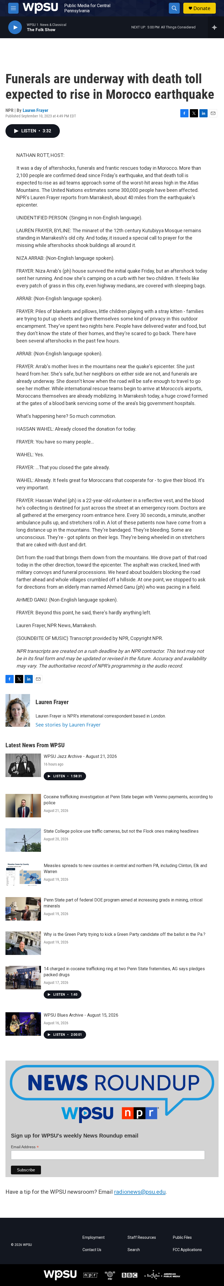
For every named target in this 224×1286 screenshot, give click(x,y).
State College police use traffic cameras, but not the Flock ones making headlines (121, 831)
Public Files (182, 1238)
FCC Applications (187, 1250)
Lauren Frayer (35, 110)
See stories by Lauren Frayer (68, 724)
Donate (201, 8)
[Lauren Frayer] (17, 710)
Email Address (25, 1147)
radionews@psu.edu (140, 1192)
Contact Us (91, 1250)
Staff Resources (142, 1238)
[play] (15, 27)
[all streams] (216, 27)
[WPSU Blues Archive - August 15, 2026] (23, 1024)
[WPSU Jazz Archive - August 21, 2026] (23, 765)
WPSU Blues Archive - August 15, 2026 (81, 1015)
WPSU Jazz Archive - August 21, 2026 (80, 756)
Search (134, 1250)
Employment (93, 1238)
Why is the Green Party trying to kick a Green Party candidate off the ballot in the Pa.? (124, 934)
